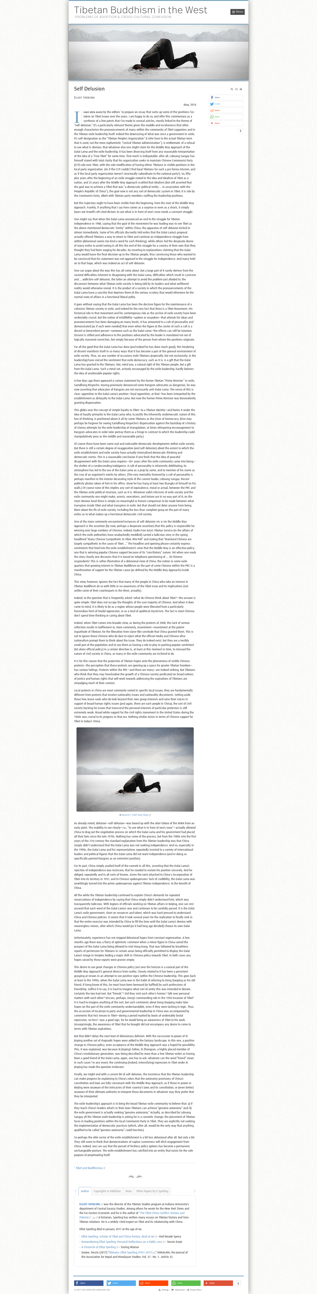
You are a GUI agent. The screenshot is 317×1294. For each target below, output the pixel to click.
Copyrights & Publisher (107, 1191)
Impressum (178, 1290)
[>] (194, 1191)
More (128, 1191)
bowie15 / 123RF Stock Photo (135, 815)
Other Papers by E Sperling (152, 1191)
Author (85, 1191)
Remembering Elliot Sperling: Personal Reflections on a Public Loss (121, 1241)
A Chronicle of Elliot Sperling (98, 1247)
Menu (239, 11)
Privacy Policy (194, 1290)
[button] (226, 97)
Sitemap (163, 1290)
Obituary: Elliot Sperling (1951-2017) (130, 1252)
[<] (76, 1191)
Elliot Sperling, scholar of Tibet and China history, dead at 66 (117, 1236)
